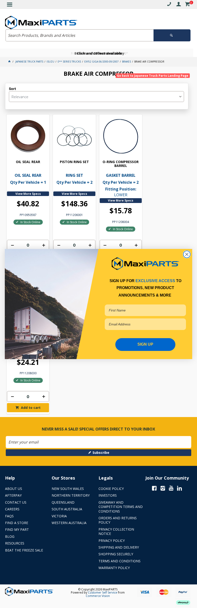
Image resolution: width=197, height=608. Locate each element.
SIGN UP (145, 344)
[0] (187, 5)
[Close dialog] (186, 254)
